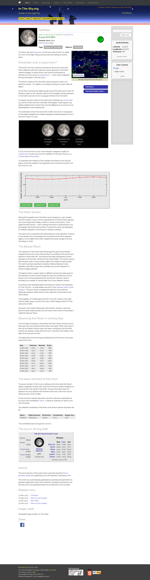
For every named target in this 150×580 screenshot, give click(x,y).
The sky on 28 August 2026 (46, 434)
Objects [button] (57, 3)
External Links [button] (93, 3)
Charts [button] (35, 3)
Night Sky (36, 18)
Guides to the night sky (29, 13)
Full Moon (34, 495)
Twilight (22, 449)
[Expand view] (105, 75)
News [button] (27, 3)
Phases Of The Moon (53, 47)
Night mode (119, 71)
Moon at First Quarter (39, 503)
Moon (62, 18)
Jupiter (52, 454)
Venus (52, 447)
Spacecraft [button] (46, 3)
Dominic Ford (25, 567)
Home (21, 18)
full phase (37, 52)
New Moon (35, 501)
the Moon (46, 43)
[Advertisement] (122, 112)
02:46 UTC (68, 35)
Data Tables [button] (68, 3)
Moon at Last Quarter (39, 498)
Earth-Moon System (50, 18)
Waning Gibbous (39, 450)
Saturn (52, 457)
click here (53, 570)
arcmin (66, 100)
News (28, 18)
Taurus (41, 401)
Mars (53, 452)
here (33, 572)
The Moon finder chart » (95, 91)
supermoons (45, 75)
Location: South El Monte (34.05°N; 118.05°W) (115, 7)
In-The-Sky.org (28, 8)
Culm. (63, 442)
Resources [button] (80, 3)
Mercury (51, 444)
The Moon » (89, 87)
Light (116, 68)
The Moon (78, 47)
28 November (33, 156)
